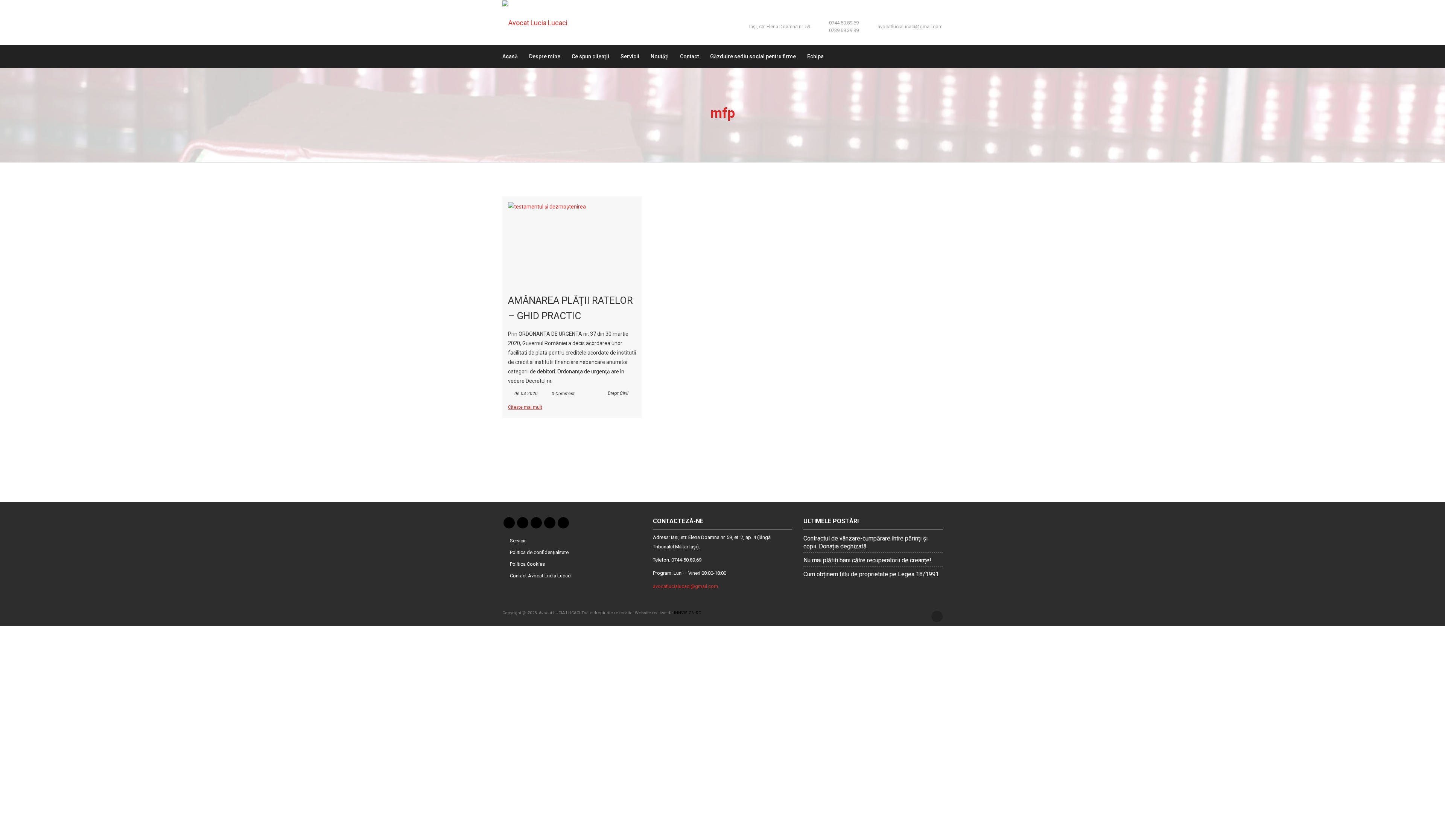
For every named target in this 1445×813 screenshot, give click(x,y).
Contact (689, 56)
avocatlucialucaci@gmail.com (910, 26)
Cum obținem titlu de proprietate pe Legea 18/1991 (871, 574)
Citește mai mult (525, 407)
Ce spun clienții (590, 56)
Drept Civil (618, 393)
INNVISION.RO (687, 613)
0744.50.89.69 (844, 23)
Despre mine (544, 56)
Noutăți (660, 56)
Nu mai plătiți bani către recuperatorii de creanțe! (867, 560)
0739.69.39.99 (844, 30)
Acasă (510, 56)
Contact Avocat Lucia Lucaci (541, 576)
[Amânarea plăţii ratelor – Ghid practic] (572, 243)
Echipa (815, 56)
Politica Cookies (527, 564)
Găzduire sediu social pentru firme (753, 56)
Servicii (630, 56)
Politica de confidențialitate (539, 552)
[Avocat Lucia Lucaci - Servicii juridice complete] (540, 22)
